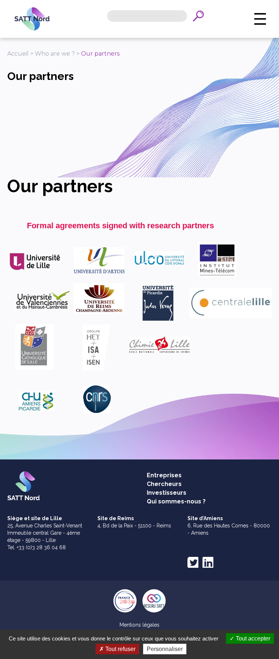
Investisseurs (166, 492)
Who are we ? (55, 53)
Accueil (18, 53)
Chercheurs (164, 484)
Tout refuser (120, 649)
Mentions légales (139, 625)
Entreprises (164, 475)
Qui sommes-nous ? (176, 501)
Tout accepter (252, 638)
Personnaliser (165, 649)
